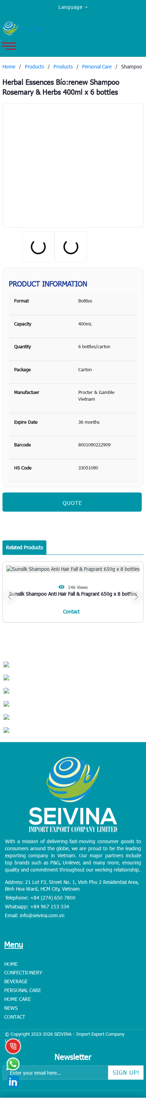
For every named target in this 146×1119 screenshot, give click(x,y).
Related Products (24, 547)
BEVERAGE (16, 981)
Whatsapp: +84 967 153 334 (37, 906)
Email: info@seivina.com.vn (34, 915)
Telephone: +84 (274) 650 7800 (40, 897)
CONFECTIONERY (23, 972)
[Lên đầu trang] (125, 1069)
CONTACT (14, 1016)
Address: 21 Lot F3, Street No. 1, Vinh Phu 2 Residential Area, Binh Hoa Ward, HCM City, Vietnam (72, 885)
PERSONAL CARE (22, 990)
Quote (72, 502)
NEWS (11, 1007)
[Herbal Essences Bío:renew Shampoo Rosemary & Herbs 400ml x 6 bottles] (73, 165)
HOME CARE (17, 999)
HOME (11, 964)
